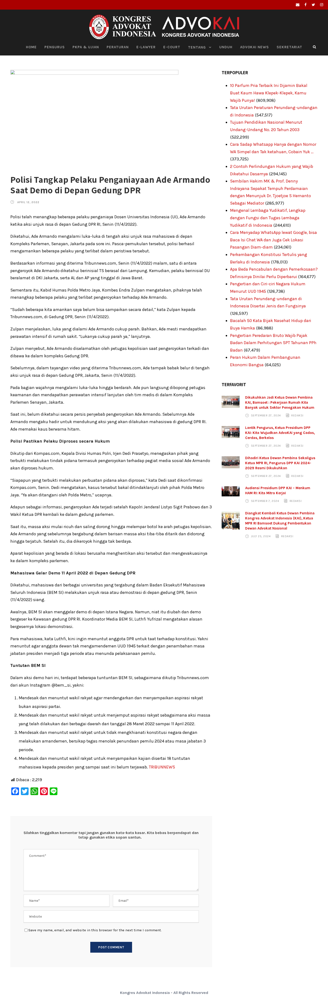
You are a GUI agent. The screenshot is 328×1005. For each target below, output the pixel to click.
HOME (31, 47)
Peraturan (118, 47)
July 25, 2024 (261, 536)
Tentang (197, 47)
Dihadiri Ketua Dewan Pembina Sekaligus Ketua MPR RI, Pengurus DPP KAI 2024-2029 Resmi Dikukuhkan (280, 463)
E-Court (171, 47)
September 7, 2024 (265, 501)
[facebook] (305, 5)
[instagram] (321, 5)
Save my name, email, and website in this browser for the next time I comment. (95, 930)
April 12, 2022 (28, 202)
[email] (297, 5)
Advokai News (254, 47)
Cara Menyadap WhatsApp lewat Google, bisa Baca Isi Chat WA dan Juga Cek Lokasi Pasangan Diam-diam (273, 240)
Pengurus (54, 47)
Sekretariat (289, 47)
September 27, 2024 (266, 415)
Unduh (225, 47)
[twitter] (313, 5)
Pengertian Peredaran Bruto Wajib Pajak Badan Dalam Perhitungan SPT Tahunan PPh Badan (273, 343)
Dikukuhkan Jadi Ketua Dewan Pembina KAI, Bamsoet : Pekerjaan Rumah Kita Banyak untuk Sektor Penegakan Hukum (279, 402)
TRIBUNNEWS (162, 767)
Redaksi (297, 415)
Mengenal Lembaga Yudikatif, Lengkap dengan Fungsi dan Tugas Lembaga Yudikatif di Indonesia (267, 218)
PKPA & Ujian (86, 47)
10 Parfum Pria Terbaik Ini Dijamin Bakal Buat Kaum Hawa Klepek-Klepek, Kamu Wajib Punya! (268, 93)
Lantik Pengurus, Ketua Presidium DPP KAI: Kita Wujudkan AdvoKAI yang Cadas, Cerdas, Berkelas (280, 433)
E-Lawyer (146, 47)
